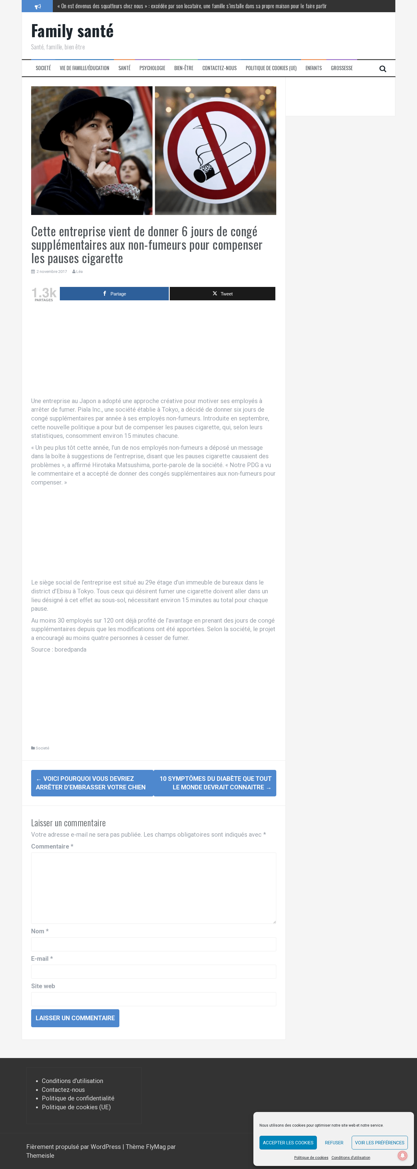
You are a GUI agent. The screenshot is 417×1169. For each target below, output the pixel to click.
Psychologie (152, 68)
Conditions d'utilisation (72, 1081)
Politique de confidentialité (78, 1098)
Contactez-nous (219, 68)
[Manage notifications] (403, 1155)
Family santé (72, 30)
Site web (43, 986)
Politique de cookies (311, 1158)
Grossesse (342, 68)
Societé (43, 68)
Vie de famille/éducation (84, 68)
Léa (79, 271)
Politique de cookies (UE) (271, 68)
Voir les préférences (379, 1143)
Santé (124, 68)
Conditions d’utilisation (351, 1158)
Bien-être (183, 68)
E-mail (42, 958)
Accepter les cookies (288, 1143)
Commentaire (52, 846)
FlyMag (156, 1146)
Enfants (314, 68)
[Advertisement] (153, 351)
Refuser (334, 1143)
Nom (40, 931)
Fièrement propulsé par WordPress (74, 1146)
